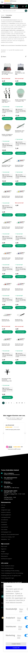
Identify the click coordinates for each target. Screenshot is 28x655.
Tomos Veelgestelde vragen (7, 578)
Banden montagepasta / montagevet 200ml (7, 135)
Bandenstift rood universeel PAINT (6, 289)
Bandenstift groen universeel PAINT (19, 227)
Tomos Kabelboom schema (7, 565)
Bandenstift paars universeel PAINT (19, 258)
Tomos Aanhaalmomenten (7, 568)
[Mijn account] (23, 6)
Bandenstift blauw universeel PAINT (19, 166)
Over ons (3, 505)
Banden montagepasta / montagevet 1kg (20, 100)
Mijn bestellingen (5, 553)
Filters (4, 56)
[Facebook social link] (2, 607)
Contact (3, 507)
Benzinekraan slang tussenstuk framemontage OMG (7, 380)
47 (19, 403)
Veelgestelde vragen (5, 510)
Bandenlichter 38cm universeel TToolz (6, 166)
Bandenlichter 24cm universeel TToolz (19, 131)
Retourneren (4, 522)
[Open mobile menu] (3, 6)
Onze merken (4, 529)
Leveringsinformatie (5, 517)
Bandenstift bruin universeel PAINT (6, 197)
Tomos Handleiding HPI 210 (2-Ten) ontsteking (12, 573)
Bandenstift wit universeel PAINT (6, 320)
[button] (7, 118)
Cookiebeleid (4, 524)
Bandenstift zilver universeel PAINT (6, 344)
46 (16, 403)
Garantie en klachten (6, 512)
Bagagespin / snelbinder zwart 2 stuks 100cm (6, 101)
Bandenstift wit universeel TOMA (19, 320)
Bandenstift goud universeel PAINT (6, 227)
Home (2, 15)
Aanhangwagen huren (6, 532)
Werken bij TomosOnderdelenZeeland (10, 534)
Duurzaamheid (4, 527)
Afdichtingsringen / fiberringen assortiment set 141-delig (7, 73)
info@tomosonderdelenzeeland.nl (12, 474)
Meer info (21, 610)
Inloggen (3, 551)
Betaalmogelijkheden (6, 514)
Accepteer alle (16, 647)
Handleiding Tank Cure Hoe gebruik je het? (11, 575)
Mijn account (4, 546)
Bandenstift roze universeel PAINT (19, 289)
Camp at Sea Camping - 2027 (8, 537)
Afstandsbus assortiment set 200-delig (20, 73)
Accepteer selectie (16, 643)
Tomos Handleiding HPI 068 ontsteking (10, 570)
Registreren (3, 549)
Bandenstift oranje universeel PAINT (6, 258)
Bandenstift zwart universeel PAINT (19, 344)
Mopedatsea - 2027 (5, 539)
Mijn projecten (4, 556)
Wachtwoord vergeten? (6, 558)
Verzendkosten (4, 519)
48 (22, 403)
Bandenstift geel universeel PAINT (19, 197)
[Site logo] (14, 6)
